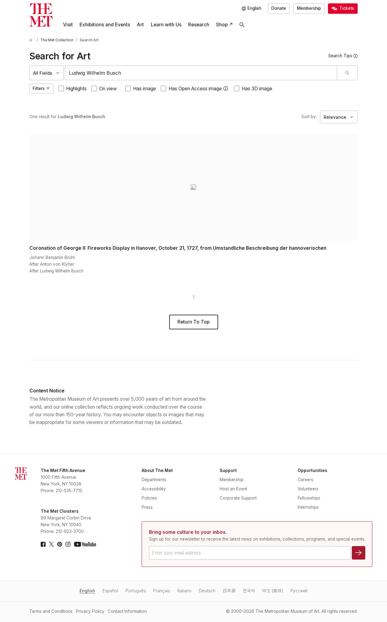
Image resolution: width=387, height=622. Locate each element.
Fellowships (309, 498)
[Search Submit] (347, 73)
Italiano (184, 590)
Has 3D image (257, 89)
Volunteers (308, 488)
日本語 (229, 590)
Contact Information (127, 611)
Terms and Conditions (51, 611)
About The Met (157, 470)
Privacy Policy (90, 611)
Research (198, 25)
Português (135, 590)
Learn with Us (166, 25)
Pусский (298, 590)
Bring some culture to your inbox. (188, 532)
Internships (308, 507)
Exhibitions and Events (105, 25)
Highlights (76, 89)
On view (108, 89)
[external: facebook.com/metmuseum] (43, 544)
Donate (278, 8)
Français (161, 590)
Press (147, 507)
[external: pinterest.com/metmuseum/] (59, 544)
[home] (31, 40)
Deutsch (207, 590)
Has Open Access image (195, 89)
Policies (149, 498)
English (87, 590)
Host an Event (233, 488)
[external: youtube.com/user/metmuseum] (85, 544)
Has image (144, 89)
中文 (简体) (272, 590)
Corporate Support (238, 498)
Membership (309, 8)
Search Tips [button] (340, 55)
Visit (68, 25)
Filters (39, 88)
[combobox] (201, 73)
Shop (222, 25)
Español (110, 590)
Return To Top (193, 322)
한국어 (249, 590)
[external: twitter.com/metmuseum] (51, 544)
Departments (154, 479)
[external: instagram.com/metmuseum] (67, 544)
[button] (225, 88)
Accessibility (154, 488)
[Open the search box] (242, 25)
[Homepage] (41, 15)
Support (228, 470)
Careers (305, 479)
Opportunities (312, 470)
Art (140, 25)
